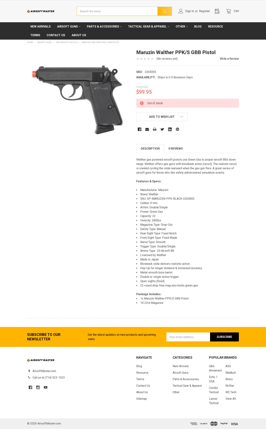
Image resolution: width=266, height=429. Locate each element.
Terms (35, 35)
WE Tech (230, 392)
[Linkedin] (170, 129)
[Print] (154, 129)
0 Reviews (175, 148)
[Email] (147, 129)
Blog (198, 26)
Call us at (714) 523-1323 (49, 377)
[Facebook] (139, 129)
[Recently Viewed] (218, 11)
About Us (79, 35)
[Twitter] (162, 129)
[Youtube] (45, 387)
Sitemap (141, 398)
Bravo (229, 379)
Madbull (230, 372)
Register (204, 11)
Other (180, 26)
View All (230, 398)
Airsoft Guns (67, 26)
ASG (228, 366)
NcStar (229, 385)
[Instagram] (38, 387)
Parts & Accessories (103, 26)
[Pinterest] (177, 129)
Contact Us (56, 35)
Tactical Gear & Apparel (147, 26)
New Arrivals (40, 26)
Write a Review (229, 58)
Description (150, 148)
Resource (215, 26)
